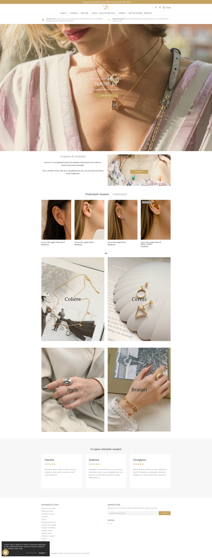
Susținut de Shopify (82, 553)
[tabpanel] (89, 225)
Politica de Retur (47, 511)
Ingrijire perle (46, 533)
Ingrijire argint (46, 530)
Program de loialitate (48, 525)
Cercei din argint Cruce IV (85, 242)
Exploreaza (73, 306)
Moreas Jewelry (106, 7)
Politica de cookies (48, 536)
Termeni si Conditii (48, 508)
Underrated (120, 194)
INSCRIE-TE (139, 172)
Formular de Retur (48, 514)
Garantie (44, 517)
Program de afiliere (48, 528)
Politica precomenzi (48, 522)
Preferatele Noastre (97, 194)
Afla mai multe (31, 553)
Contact (44, 539)
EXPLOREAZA (106, 95)
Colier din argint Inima (117, 242)
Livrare (43, 519)
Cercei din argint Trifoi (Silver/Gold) (150, 243)
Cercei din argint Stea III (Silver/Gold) (51, 243)
